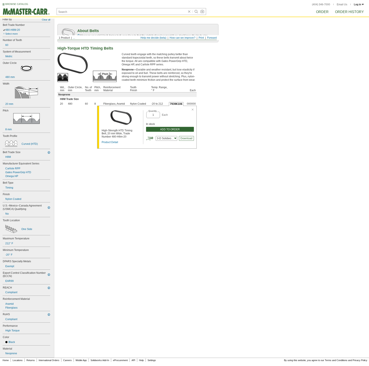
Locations (18, 360)
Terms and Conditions (336, 360)
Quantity (152, 111)
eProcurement (120, 360)
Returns (30, 360)
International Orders (49, 360)
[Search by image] (202, 11)
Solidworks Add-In (100, 360)
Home (6, 360)
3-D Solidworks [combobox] (166, 138)
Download (186, 138)
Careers (67, 360)
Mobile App (81, 360)
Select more (11, 33)
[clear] (189, 11)
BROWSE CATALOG (16, 4)
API (133, 360)
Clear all (46, 19)
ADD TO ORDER (170, 129)
